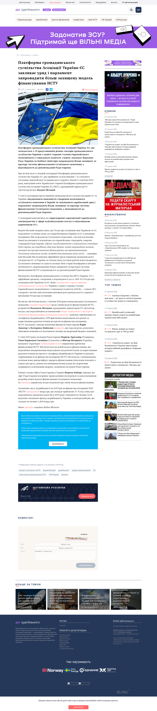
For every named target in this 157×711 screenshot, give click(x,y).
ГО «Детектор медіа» (130, 2)
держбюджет (63, 470)
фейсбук (29, 407)
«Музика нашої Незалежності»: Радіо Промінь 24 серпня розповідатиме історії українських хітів (122, 122)
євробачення (42, 20)
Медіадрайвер (101, 2)
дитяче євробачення (60, 20)
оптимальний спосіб (51, 343)
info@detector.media (124, 632)
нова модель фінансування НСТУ (32, 475)
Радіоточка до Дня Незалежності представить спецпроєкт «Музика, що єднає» (120, 134)
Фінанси (64, 475)
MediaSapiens (40, 2)
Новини (47, 10)
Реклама (62, 625)
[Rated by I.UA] (73, 684)
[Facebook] (47, 89)
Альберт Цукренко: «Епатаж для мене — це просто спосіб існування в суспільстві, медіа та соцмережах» (123, 298)
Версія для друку (91, 89)
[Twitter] (51, 89)
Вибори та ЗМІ (64, 647)
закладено (32, 391)
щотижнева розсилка (49, 487)
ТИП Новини (54, 475)
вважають (59, 327)
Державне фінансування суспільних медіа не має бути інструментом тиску (122, 273)
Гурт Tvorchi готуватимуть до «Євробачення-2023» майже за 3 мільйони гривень (122, 247)
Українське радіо (25, 20)
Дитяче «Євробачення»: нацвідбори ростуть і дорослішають (123, 236)
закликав (25, 382)
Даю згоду (78, 707)
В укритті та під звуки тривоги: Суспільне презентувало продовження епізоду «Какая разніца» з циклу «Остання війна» (123, 225)
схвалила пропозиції (40, 304)
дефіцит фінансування (81, 470)
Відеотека (62, 645)
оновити (84, 534)
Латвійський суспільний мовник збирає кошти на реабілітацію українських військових (121, 159)
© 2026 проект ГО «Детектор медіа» (125, 630)
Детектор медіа (24, 2)
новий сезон (79, 20)
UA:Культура (122, 20)
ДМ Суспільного (55, 2)
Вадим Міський (49, 470)
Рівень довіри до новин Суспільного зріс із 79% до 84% (122, 170)
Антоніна (114, 2)
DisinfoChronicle (85, 2)
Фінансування (59, 10)
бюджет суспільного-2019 (29, 470)
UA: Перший (107, 20)
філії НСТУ (93, 20)
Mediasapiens (64, 637)
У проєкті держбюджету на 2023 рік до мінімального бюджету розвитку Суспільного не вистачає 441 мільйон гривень (120, 261)
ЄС (94, 470)
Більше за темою (28, 584)
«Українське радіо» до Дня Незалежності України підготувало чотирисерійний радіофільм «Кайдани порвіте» (121, 146)
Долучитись (58, 443)
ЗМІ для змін (70, 2)
